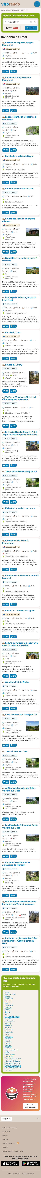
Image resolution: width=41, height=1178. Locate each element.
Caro (6, 1003)
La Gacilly (8, 1019)
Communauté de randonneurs (12, 1151)
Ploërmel (8, 1039)
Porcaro (7, 1043)
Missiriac (8, 1028)
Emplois (4, 1136)
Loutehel (8, 1023)
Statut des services (13, 1174)
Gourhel (7, 1012)
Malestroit (8, 1025)
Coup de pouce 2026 (9, 1143)
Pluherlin (8, 1041)
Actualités (5, 1139)
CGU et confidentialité (9, 1128)
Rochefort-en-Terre (11, 1050)
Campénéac (9, 999)
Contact (4, 1147)
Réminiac (8, 1048)
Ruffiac (7, 1052)
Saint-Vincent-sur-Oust (13, 1068)
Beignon (8, 996)
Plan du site (6, 1132)
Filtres (13, 28)
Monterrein (9, 1032)
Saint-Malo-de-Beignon (13, 1061)
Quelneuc (8, 1045)
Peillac (7, 1034)
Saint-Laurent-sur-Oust (13, 1059)
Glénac (7, 1010)
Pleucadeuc (9, 1036)
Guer (6, 1014)
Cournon (8, 1008)
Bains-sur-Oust (10, 994)
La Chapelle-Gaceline (12, 1016)
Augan (7, 992)
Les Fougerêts (9, 1021)
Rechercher (31, 28)
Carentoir (8, 1001)
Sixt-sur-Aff (9, 1070)
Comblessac (9, 1005)
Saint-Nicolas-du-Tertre (13, 1065)
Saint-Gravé (9, 1057)
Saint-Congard (10, 1054)
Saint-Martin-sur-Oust (12, 1063)
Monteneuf (8, 1030)
